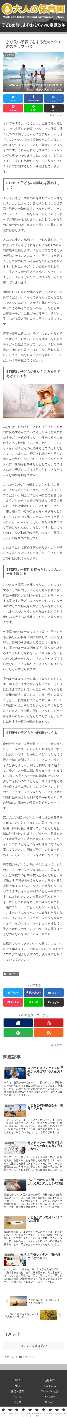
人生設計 (49, 1396)
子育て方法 (12, 974)
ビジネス (17, 1396)
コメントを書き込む (33, 1345)
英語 (17, 1385)
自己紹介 (49, 1402)
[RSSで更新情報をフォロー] (48, 1032)
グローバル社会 (49, 1391)
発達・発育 (17, 1391)
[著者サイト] (18, 1022)
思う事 (17, 1402)
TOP (17, 1380)
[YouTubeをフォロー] (48, 1022)
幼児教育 (49, 1380)
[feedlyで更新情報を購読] (18, 1032)
